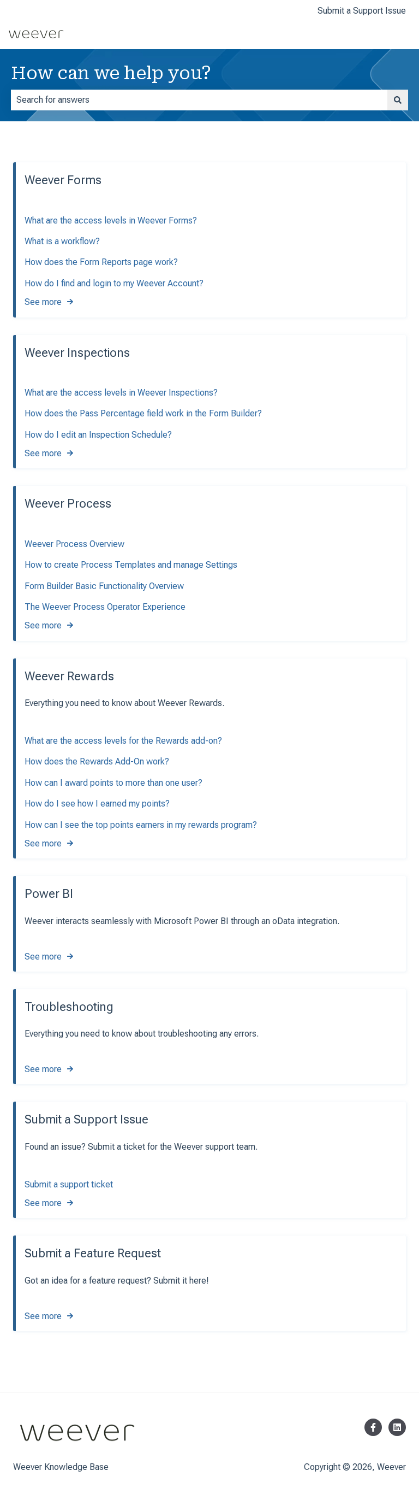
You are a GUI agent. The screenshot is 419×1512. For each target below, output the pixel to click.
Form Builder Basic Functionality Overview (104, 586)
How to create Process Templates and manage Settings (131, 565)
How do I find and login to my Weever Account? (114, 283)
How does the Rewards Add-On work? (97, 761)
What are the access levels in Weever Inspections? (121, 392)
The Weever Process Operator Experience (105, 607)
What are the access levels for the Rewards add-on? (123, 741)
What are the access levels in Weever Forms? (111, 220)
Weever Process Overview (74, 544)
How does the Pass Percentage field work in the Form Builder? (143, 413)
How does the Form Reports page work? (101, 262)
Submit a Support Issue (362, 10)
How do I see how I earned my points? (97, 803)
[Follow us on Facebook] (373, 1427)
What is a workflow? (62, 241)
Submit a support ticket (69, 1184)
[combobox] (199, 100)
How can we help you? (111, 73)
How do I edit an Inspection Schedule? (98, 435)
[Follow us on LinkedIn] (397, 1427)
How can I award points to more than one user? (113, 783)
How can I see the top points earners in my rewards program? (141, 825)
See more (43, 302)
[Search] (397, 100)
